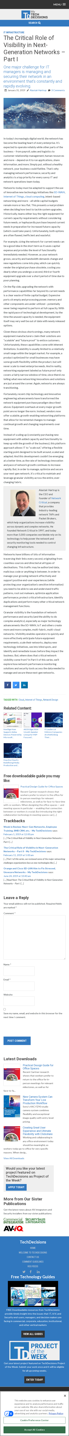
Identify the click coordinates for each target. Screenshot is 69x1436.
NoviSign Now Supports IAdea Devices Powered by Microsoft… (13, 733)
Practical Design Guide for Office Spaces (41, 786)
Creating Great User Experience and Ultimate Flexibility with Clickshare (38, 1130)
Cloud (21, 699)
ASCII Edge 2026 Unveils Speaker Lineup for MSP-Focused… (31, 733)
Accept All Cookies (34, 1429)
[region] (34, 1413)
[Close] (65, 1395)
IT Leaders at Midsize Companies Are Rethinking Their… (53, 733)
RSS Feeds (33, 1266)
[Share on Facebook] (7, 687)
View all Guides (33, 1334)
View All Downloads (14, 1158)
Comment (10, 913)
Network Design (50, 699)
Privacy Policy (56, 1413)
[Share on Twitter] (16, 687)
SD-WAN (59, 192)
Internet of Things (14, 196)
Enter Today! (34, 1379)
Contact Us (33, 1257)
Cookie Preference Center (34, 1420)
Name (7, 964)
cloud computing (34, 196)
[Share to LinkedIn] (24, 687)
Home (33, 1248)
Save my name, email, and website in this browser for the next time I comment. (33, 1015)
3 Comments (58, 90)
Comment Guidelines (33, 1261)
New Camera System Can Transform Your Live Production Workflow (37, 1100)
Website (8, 994)
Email (7, 979)
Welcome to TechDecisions (33, 1252)
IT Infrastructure (14, 32)
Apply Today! (16, 1187)
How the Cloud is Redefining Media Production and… (11, 763)
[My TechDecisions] (34, 17)
